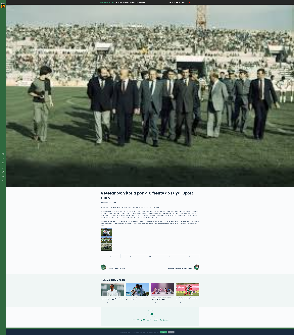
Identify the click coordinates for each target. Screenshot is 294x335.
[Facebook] (170, 2)
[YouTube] (177, 2)
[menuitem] (189, 2)
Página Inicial (102, 2)
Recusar (171, 332)
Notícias (109, 2)
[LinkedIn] (179, 2)
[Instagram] (174, 2)
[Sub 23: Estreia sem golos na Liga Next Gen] (187, 289)
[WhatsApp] (189, 256)
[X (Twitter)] (172, 2)
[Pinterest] (150, 256)
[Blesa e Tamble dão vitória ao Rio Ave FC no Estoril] (137, 289)
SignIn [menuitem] (183, 2)
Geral (113, 2)
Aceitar (163, 332)
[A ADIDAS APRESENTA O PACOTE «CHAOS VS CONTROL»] (162, 289)
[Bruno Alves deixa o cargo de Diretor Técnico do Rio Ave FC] (112, 289)
